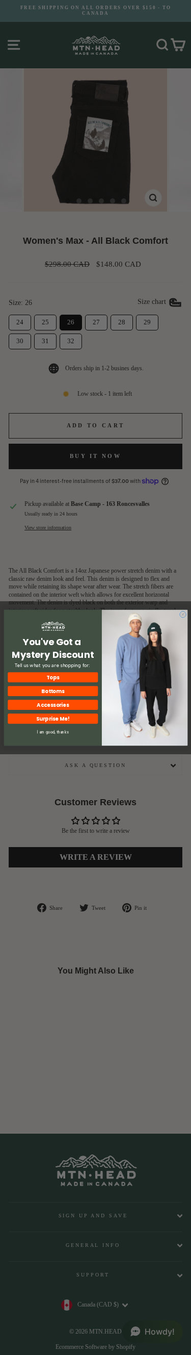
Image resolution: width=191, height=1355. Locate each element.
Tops (52, 676)
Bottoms (52, 690)
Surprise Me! (52, 718)
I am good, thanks (52, 732)
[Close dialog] (182, 614)
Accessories (53, 704)
